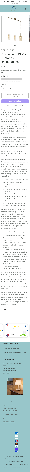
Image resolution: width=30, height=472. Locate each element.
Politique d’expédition (22, 464)
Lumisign (14, 456)
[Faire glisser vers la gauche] (11, 45)
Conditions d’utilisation (9, 464)
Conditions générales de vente (20, 467)
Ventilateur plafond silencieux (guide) (14, 352)
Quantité (3, 84)
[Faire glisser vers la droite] (18, 45)
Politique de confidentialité (16, 461)
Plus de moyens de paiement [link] (15, 105)
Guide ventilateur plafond (11, 348)
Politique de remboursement (18, 458)
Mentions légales (16, 469)
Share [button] (5, 309)
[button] (4, 9)
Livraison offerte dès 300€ (15, 81)
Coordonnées (7, 467)
